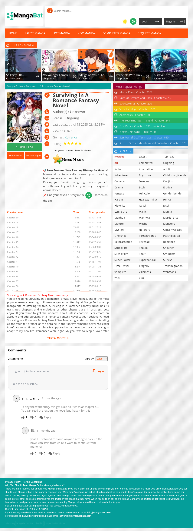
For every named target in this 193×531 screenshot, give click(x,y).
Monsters (169, 223)
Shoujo (143, 248)
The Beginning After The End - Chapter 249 (144, 120)
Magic (142, 211)
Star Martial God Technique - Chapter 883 (144, 137)
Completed (146, 163)
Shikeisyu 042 (15, 75)
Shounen (169, 248)
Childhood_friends (174, 175)
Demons (144, 181)
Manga (167, 211)
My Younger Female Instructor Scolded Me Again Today (58, 75)
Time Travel (121, 266)
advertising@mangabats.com (75, 516)
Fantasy (119, 193)
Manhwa (144, 217)
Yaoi (117, 278)
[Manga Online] (24, 16)
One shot (120, 235)
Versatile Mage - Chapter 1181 (137, 109)
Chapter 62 (158, 78)
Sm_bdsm (169, 254)
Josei (166, 205)
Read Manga (29, 485)
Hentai (167, 199)
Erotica (167, 187)
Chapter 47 (12, 232)
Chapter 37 (12, 281)
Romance (71, 137)
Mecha (143, 223)
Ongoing (168, 163)
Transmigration (173, 266)
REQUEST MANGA (149, 33)
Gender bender (173, 193)
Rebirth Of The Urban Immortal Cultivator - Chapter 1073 (152, 143)
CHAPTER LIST (24, 147)
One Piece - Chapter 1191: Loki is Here (142, 126)
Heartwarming (148, 199)
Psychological (171, 235)
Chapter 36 (12, 286)
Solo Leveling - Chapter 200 (135, 103)
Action (118, 169)
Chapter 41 (12, 261)
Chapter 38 (122, 78)
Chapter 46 (12, 237)
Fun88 (39, 523)
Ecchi (142, 187)
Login (145, 21)
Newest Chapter (33, 155)
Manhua (119, 217)
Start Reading (15, 155)
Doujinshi (169, 181)
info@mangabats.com (99, 512)
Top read (169, 156)
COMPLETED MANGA (116, 33)
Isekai (142, 205)
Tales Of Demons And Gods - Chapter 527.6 (145, 98)
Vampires (120, 272)
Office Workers (172, 229)
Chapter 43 (12, 252)
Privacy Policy (13, 482)
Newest (119, 156)
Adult (166, 169)
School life (120, 248)
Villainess (145, 272)
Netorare (144, 229)
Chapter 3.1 (49, 78)
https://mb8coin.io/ (55, 523)
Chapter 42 (12, 256)
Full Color (145, 193)
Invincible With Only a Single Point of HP (131, 75)
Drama (118, 187)
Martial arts (170, 217)
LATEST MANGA (35, 33)
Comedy (119, 181)
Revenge (144, 242)
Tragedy (144, 266)
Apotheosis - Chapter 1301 (135, 115)
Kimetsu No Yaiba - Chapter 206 (138, 132)
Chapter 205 (13, 78)
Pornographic (147, 235)
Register (171, 21)
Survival (168, 260)
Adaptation (146, 169)
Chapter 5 (84, 78)
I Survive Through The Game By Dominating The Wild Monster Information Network (167, 75)
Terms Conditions (32, 482)
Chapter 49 (12, 222)
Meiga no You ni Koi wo (94, 75)
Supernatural (147, 260)
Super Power (122, 260)
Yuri (141, 278)
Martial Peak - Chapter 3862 (135, 92)
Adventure (121, 175)
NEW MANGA (86, 33)
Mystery (119, 229)
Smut (142, 254)
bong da (20, 523)
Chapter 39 (12, 271)
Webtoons (169, 272)
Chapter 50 (12, 217)
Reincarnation (123, 242)
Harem (118, 199)
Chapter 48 (12, 227)
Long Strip (120, 211)
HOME (13, 33)
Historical (120, 205)
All (116, 162)
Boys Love (145, 175)
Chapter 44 (12, 247)
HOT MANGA (61, 33)
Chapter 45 (12, 242)
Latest (142, 156)
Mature (119, 223)
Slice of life (121, 254)
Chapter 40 (12, 266)
